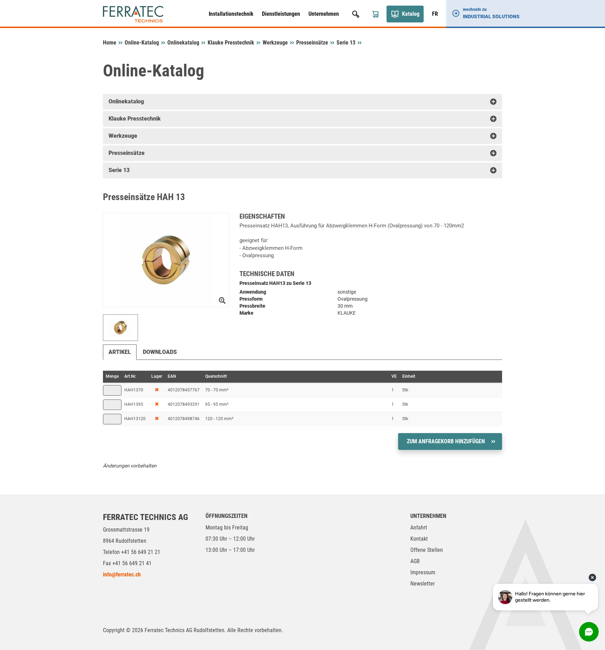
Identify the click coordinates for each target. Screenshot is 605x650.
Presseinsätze (312, 42)
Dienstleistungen (281, 14)
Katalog (410, 14)
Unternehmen (323, 14)
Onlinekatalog (183, 42)
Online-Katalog (142, 42)
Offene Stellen (426, 550)
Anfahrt (418, 527)
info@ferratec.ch (122, 574)
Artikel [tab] (120, 352)
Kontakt (419, 538)
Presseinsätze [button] (127, 153)
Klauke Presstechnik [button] (135, 118)
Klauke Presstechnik (231, 42)
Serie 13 (345, 42)
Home (109, 42)
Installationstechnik (231, 14)
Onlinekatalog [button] (126, 101)
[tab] (302, 101)
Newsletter (422, 583)
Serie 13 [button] (119, 170)
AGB (415, 561)
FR (435, 14)
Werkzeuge (275, 42)
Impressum (422, 572)
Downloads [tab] (160, 352)
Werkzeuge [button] (123, 135)
